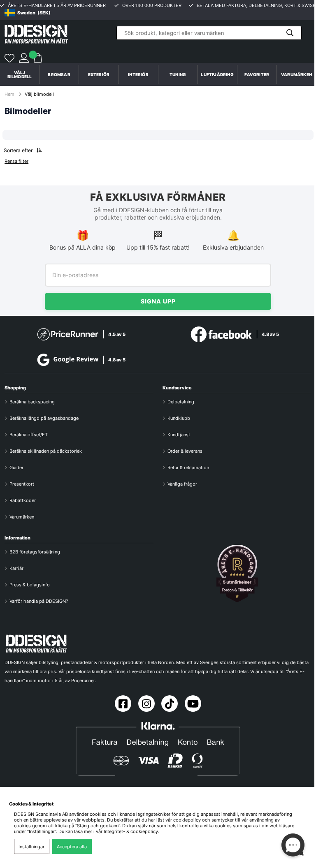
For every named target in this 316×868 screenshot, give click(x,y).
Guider (16, 467)
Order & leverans (184, 451)
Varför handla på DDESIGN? (38, 601)
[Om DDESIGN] (237, 573)
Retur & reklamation (188, 467)
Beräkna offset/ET (28, 434)
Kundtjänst (178, 434)
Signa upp (158, 301)
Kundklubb (178, 418)
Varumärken (296, 74)
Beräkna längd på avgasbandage (44, 418)
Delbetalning (180, 402)
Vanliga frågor (182, 484)
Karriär (16, 568)
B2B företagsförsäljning (34, 552)
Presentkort (21, 484)
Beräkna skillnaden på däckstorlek (45, 451)
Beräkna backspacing (32, 402)
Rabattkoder (22, 500)
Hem (10, 94)
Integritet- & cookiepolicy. (131, 831)
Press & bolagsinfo (29, 585)
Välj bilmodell (19, 74)
